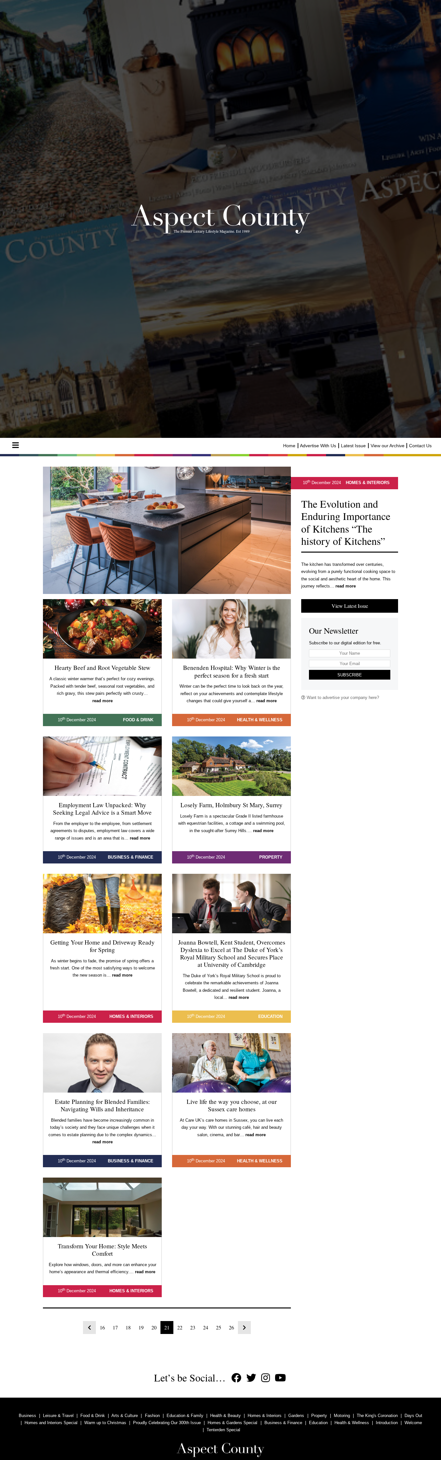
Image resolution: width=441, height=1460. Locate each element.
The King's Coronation (377, 1415)
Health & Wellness (351, 1422)
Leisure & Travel (58, 1415)
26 (231, 1327)
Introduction (387, 1422)
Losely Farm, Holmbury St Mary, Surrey (231, 805)
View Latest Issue (350, 605)
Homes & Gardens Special (232, 1422)
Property (319, 1415)
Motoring (342, 1415)
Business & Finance (283, 1422)
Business (27, 1415)
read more (345, 586)
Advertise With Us (318, 445)
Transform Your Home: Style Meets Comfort (102, 1249)
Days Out (413, 1415)
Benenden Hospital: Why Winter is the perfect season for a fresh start (231, 671)
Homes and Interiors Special (51, 1422)
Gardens (296, 1415)
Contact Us (420, 445)
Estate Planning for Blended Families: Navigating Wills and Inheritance (102, 1105)
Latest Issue (353, 445)
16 (102, 1327)
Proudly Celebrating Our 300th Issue (167, 1422)
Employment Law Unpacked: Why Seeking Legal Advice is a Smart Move (102, 808)
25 (218, 1327)
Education (318, 1422)
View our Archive (388, 445)
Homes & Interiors (265, 1415)
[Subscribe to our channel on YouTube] (280, 1378)
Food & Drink (92, 1415)
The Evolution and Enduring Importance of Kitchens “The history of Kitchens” (345, 522)
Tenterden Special (223, 1429)
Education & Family (185, 1415)
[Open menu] (15, 445)
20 (154, 1327)
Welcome (413, 1422)
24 (205, 1327)
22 (179, 1327)
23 (192, 1327)
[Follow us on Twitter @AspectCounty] (251, 1378)
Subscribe (349, 674)
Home (289, 445)
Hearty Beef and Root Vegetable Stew (102, 667)
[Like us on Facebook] (236, 1378)
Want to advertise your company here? (342, 697)
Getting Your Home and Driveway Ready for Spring (102, 946)
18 (128, 1327)
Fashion (152, 1415)
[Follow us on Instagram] (265, 1378)
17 (115, 1327)
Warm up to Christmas (105, 1422)
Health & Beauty (225, 1415)
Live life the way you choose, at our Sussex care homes (232, 1105)
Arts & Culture (124, 1415)
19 (141, 1327)
